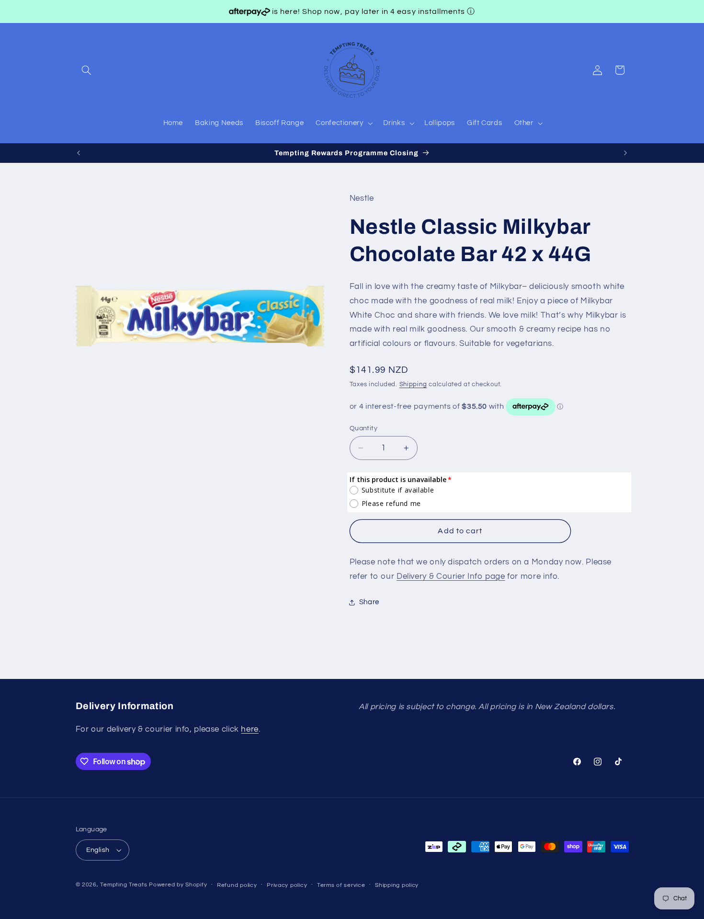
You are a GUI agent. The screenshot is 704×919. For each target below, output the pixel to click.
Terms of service (341, 885)
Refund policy (237, 885)
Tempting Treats (123, 884)
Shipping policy (397, 885)
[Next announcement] (625, 152)
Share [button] (369, 602)
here (250, 728)
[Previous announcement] (78, 152)
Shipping (413, 384)
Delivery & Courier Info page (451, 576)
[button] (87, 70)
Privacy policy (287, 885)
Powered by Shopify (178, 884)
